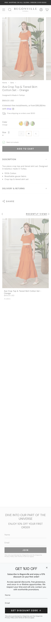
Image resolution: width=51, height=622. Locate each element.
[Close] (46, 567)
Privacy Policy (10, 618)
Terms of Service (24, 618)
